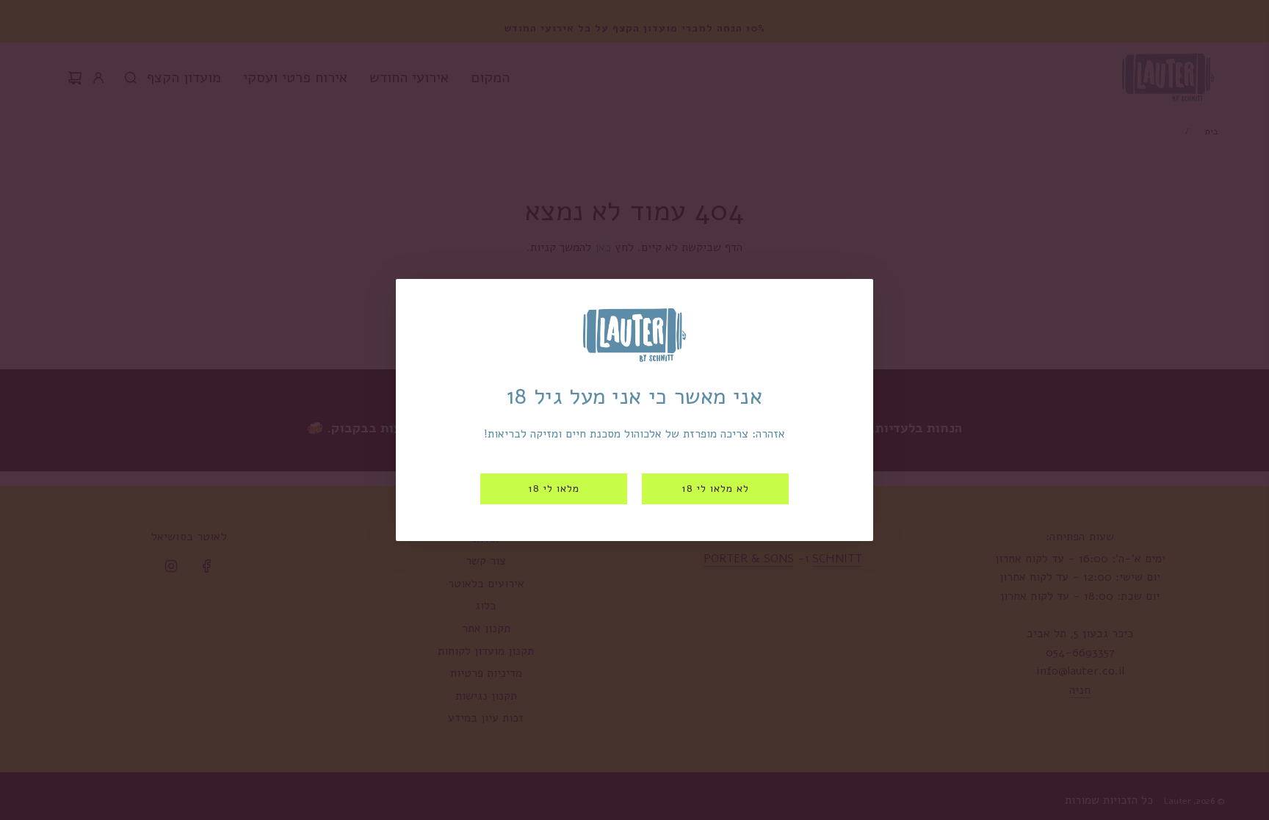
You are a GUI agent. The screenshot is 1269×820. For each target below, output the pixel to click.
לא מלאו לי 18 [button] (715, 489)
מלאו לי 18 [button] (553, 489)
